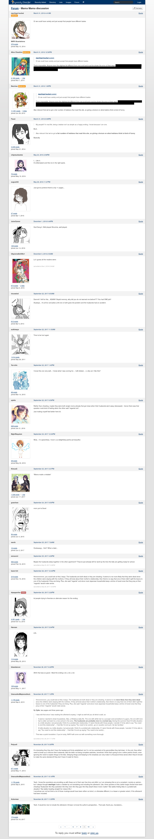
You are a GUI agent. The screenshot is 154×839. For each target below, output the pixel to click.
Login (139, 2)
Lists (60, 2)
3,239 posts (15, 147)
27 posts (14, 213)
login (84, 833)
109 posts (14, 686)
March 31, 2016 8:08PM (42, 119)
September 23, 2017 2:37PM (44, 469)
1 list (23, 78)
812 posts (14, 321)
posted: (45, 58)
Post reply (138, 8)
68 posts (14, 392)
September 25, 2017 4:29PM (44, 556)
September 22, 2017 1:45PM (44, 365)
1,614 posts (15, 357)
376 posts (14, 44)
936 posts (14, 562)
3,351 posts (15, 619)
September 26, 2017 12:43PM (44, 571)
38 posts (14, 461)
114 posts (14, 659)
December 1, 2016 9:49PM (43, 221)
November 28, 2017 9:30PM (44, 744)
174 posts (14, 817)
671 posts (14, 768)
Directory (52, 2)
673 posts (14, 285)
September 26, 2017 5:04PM (44, 627)
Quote (141, 13)
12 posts (14, 548)
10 (88, 827)
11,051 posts (15, 111)
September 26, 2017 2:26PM (44, 592)
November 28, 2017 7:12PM (44, 694)
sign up (94, 833)
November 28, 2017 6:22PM (44, 667)
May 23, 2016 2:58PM (41, 155)
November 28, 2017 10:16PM (44, 776)
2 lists (22, 285)
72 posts (14, 174)
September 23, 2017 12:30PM (44, 434)
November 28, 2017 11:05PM (44, 799)
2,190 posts (15, 78)
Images (68, 2)
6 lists (25, 111)
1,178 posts (15, 700)
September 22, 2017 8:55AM (44, 293)
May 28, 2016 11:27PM (42, 182)
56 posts (14, 534)
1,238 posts (15, 494)
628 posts (14, 426)
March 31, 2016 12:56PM (43, 52)
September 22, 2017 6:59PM (44, 400)
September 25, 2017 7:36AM (44, 542)
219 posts (14, 576)
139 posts (14, 246)
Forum (77, 2)
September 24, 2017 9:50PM (44, 502)
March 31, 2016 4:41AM (42, 13)
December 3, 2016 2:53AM (43, 254)
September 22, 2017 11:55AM (44, 329)
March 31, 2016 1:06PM (42, 86)
